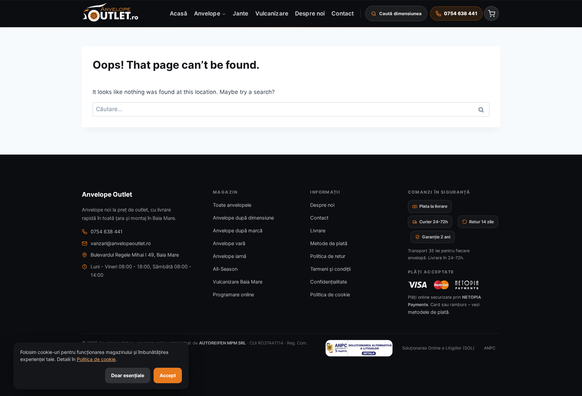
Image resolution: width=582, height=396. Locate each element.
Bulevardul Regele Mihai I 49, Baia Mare (135, 255)
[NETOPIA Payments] (466, 284)
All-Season (225, 269)
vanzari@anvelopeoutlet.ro (121, 243)
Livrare (317, 231)
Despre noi (310, 13)
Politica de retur (327, 256)
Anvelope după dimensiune (243, 218)
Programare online (233, 295)
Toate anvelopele (232, 205)
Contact (342, 13)
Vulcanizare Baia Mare (237, 282)
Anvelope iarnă (229, 256)
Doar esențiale (127, 375)
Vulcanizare (271, 13)
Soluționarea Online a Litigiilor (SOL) (438, 348)
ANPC (489, 348)
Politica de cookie (330, 295)
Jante (240, 13)
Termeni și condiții (330, 269)
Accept (168, 375)
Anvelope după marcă (237, 231)
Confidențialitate (328, 282)
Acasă (178, 13)
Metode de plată (328, 243)
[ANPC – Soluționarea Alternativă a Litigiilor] (359, 348)
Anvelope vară (229, 243)
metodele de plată (428, 312)
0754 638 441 (107, 232)
